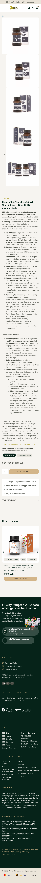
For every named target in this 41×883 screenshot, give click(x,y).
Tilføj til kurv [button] (20, 579)
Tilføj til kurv (24, 472)
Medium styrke (9, 455)
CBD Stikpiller (7, 739)
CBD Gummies (7, 742)
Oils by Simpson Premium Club (8, 770)
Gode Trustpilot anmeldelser (28, 770)
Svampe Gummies (9, 748)
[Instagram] (8, 683)
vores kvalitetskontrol (24, 698)
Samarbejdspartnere (25, 773)
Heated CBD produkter (30, 744)
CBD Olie (5, 733)
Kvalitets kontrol (8, 774)
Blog (3, 766)
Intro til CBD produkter (6, 762)
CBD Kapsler (7, 736)
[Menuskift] (4, 8)
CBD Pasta (6, 745)
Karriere (20, 776)
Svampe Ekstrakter (28, 733)
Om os (20, 761)
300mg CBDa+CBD (24, 455)
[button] (3, 16)
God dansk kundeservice (27, 767)
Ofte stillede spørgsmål (6, 778)
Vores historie (23, 764)
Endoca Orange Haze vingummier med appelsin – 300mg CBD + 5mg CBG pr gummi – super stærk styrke (18, 567)
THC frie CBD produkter (26, 737)
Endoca (5, 198)
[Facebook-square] (4, 683)
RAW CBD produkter (29, 747)
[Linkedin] (12, 683)
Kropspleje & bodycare (29, 741)
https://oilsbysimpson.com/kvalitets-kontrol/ (19, 444)
